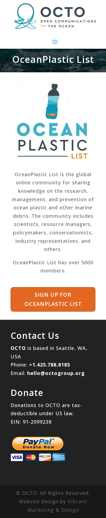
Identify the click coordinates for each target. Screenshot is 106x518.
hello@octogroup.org (56, 373)
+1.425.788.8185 (49, 364)
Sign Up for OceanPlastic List (53, 299)
